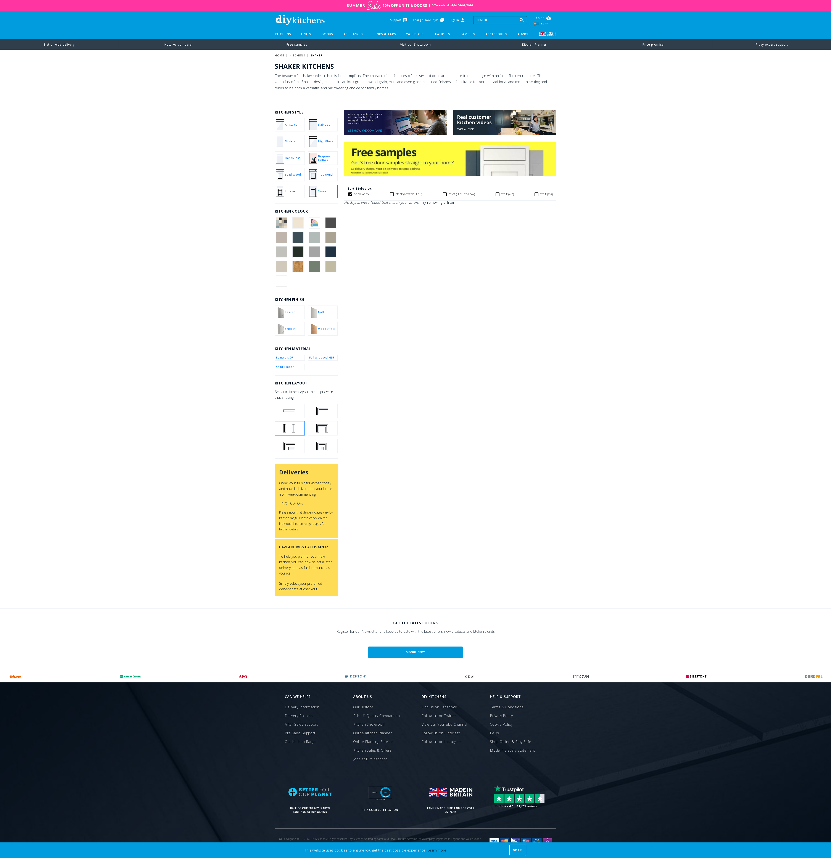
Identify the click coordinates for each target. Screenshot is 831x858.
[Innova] (580, 676)
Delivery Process (299, 715)
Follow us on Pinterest (441, 733)
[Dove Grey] (281, 252)
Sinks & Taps (385, 34)
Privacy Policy (501, 715)
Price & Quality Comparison (376, 715)
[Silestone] (696, 676)
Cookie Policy (501, 724)
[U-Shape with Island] (323, 446)
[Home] (300, 20)
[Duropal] (814, 676)
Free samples (296, 44)
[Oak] (297, 266)
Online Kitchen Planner (372, 733)
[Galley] (289, 428)
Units (306, 34)
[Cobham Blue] (297, 237)
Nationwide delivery (59, 44)
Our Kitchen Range (301, 741)
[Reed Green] (314, 266)
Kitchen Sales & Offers (372, 750)
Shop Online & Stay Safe (510, 741)
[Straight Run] (289, 411)
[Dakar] (331, 237)
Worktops (415, 34)
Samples (468, 34)
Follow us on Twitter (439, 715)
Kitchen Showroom (369, 724)
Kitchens (283, 34)
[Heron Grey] (314, 252)
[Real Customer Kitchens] (504, 133)
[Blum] (15, 676)
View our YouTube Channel (444, 724)
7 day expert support (771, 44)
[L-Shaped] (323, 411)
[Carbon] (331, 223)
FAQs (494, 733)
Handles (442, 34)
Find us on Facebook (439, 707)
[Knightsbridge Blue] (331, 252)
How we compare (178, 44)
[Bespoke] (314, 223)
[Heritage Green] (297, 252)
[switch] (536, 23)
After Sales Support (301, 724)
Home (279, 55)
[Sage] (331, 266)
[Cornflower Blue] (314, 237)
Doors (327, 34)
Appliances (353, 34)
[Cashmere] (281, 237)
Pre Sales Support (300, 733)
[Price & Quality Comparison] (395, 133)
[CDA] (469, 676)
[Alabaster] (297, 223)
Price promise (653, 44)
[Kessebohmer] (130, 676)
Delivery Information (302, 707)
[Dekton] (355, 676)
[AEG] (243, 676)
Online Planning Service (373, 741)
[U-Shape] (323, 428)
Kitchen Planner (534, 44)
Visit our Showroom (415, 44)
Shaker (316, 55)
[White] (281, 281)
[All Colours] (281, 223)
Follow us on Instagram (442, 741)
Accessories (496, 34)
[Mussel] (281, 266)
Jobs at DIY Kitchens (370, 759)
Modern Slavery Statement (512, 750)
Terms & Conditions (506, 707)
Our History (363, 707)
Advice (523, 34)
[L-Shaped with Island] (289, 446)
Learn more (436, 850)
